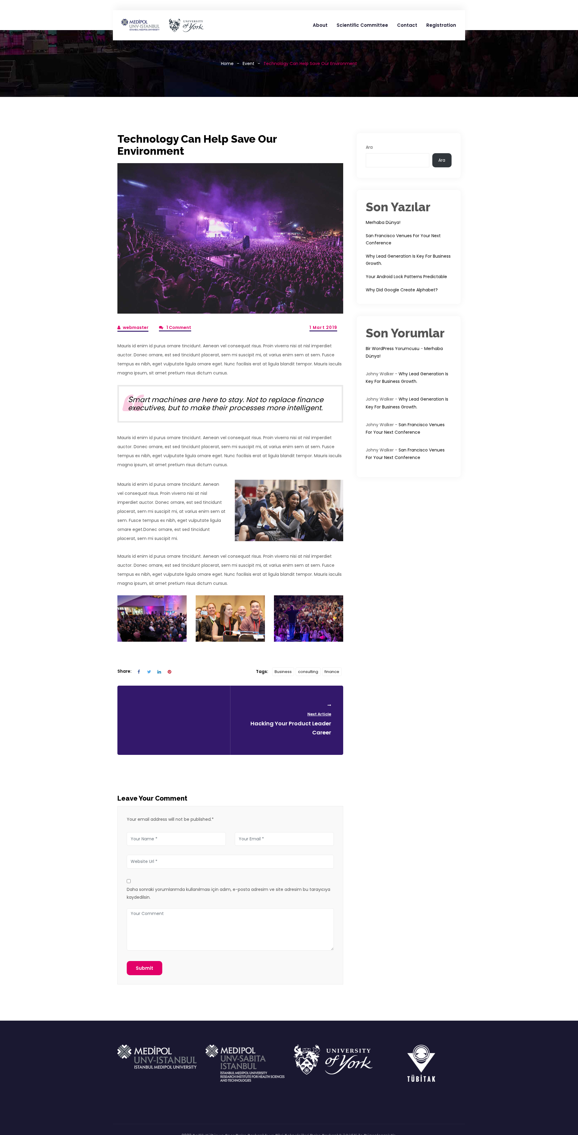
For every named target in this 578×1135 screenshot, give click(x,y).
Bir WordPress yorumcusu (392, 349)
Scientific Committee (362, 25)
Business (283, 671)
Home (227, 63)
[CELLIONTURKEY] (162, 25)
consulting (308, 671)
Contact (407, 25)
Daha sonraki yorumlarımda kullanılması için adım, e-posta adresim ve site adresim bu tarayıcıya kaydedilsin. (228, 893)
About (320, 25)
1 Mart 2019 (323, 327)
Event (248, 63)
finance (332, 671)
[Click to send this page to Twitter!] (149, 671)
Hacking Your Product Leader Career (290, 723)
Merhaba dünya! (383, 222)
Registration (441, 25)
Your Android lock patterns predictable (406, 277)
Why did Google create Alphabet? (402, 290)
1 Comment (178, 327)
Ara (369, 147)
